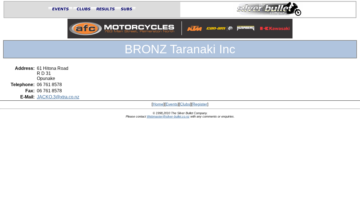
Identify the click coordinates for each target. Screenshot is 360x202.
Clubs (185, 104)
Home (158, 104)
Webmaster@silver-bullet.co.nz (168, 116)
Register (199, 104)
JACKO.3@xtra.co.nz (58, 97)
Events (172, 104)
